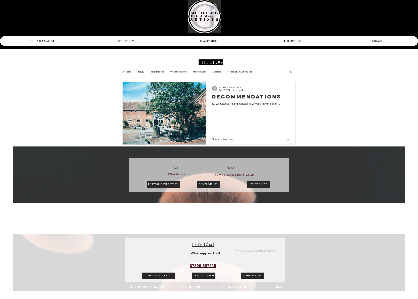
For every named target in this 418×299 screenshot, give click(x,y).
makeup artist (199, 72)
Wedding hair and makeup (239, 72)
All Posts (126, 72)
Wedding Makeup (178, 72)
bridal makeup (157, 72)
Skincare (217, 72)
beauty (141, 72)
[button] (291, 72)
